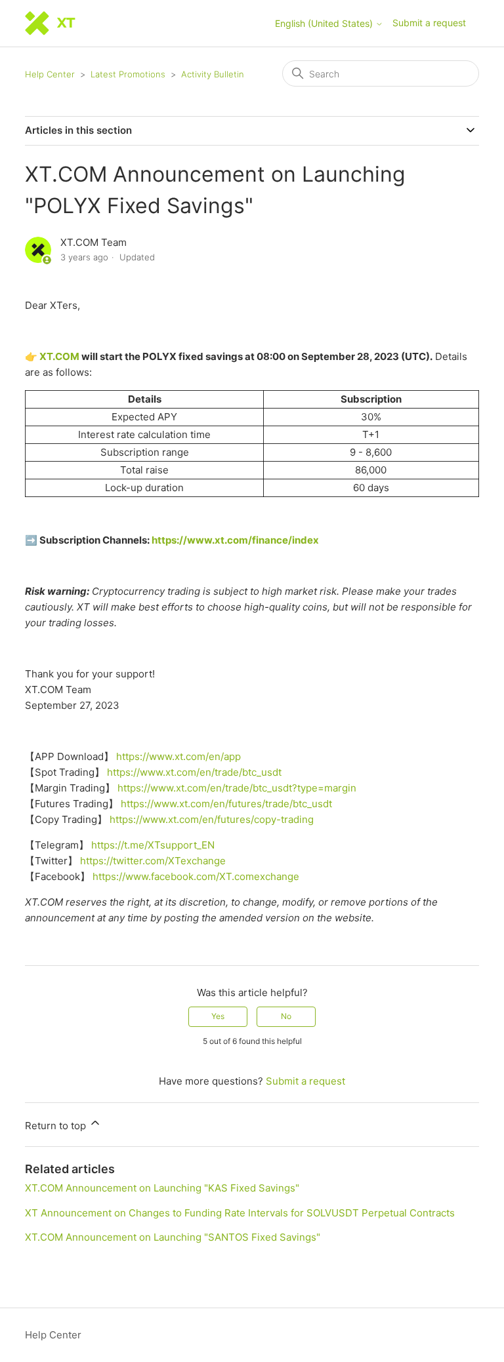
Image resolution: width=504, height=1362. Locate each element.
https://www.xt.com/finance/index (235, 540)
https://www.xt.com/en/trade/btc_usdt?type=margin (236, 788)
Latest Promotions (128, 74)
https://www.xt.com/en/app (178, 756)
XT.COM (59, 356)
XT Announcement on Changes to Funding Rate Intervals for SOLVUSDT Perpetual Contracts (240, 1213)
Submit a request (429, 22)
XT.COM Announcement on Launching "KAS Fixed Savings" (162, 1188)
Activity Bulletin (212, 74)
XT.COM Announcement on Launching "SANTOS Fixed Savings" (172, 1237)
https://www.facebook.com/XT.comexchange (196, 876)
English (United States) (325, 23)
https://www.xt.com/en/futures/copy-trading (212, 819)
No (286, 1016)
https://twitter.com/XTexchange (153, 860)
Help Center (50, 74)
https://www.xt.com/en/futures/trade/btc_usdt (226, 803)
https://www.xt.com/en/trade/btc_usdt (194, 772)
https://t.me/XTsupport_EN (153, 845)
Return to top (57, 1125)
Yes (217, 1016)
